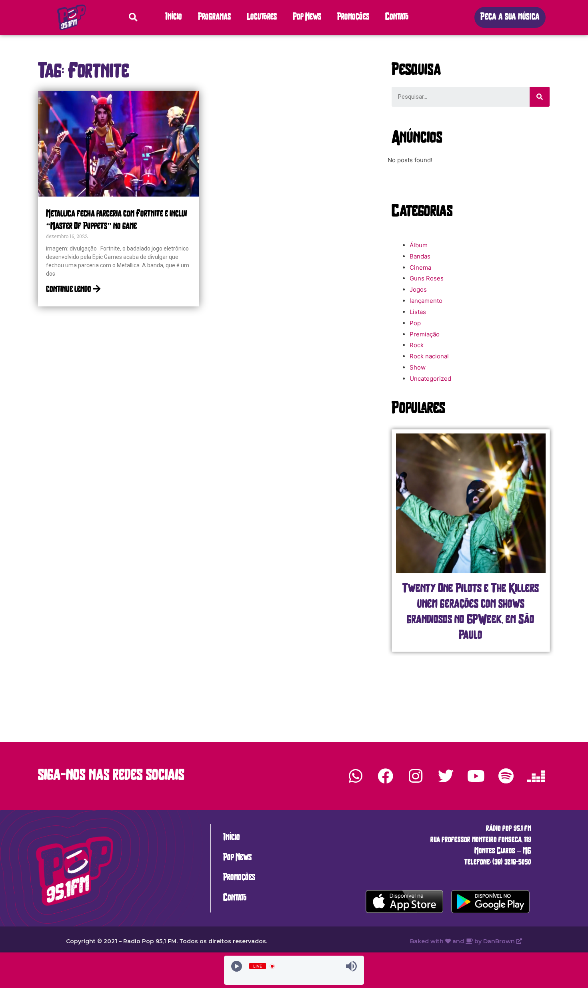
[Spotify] (506, 776)
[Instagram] (416, 776)
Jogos (418, 289)
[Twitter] (446, 776)
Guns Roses (427, 278)
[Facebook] (386, 776)
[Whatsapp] (356, 776)
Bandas (420, 256)
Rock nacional (429, 356)
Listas (418, 312)
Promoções (353, 17)
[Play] (236, 966)
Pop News (307, 17)
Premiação (425, 334)
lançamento (426, 300)
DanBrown (499, 941)
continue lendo (69, 289)
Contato (397, 17)
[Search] (540, 97)
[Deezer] (536, 776)
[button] (510, 17)
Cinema (420, 267)
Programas (214, 17)
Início (173, 17)
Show (418, 367)
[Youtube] (476, 776)
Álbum (419, 245)
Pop (415, 323)
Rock (417, 345)
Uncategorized (430, 378)
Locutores (262, 17)
